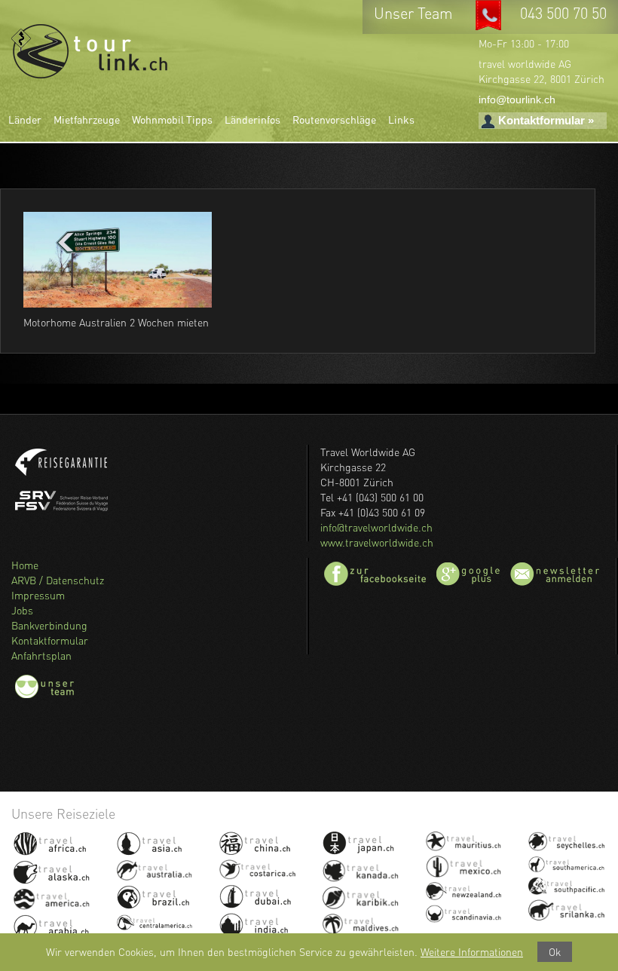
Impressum (38, 595)
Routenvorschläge (334, 119)
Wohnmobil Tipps (172, 119)
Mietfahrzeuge (87, 119)
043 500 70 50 (563, 13)
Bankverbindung (49, 625)
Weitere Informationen (472, 951)
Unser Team (415, 13)
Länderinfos (252, 119)
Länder (24, 119)
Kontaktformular (49, 640)
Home (24, 565)
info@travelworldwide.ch (376, 527)
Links (401, 119)
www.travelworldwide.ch (376, 542)
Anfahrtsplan (41, 655)
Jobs (22, 610)
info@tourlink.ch (517, 99)
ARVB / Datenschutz (57, 580)
